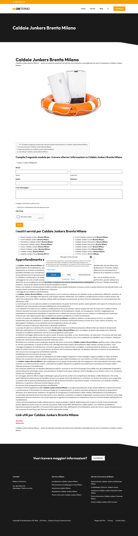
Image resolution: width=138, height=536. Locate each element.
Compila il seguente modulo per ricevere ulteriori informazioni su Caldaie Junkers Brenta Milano (55, 144)
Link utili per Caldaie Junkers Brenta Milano (33, 152)
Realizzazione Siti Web (30, 521)
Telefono (74, 179)
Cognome (73, 175)
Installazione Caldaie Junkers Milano (65, 481)
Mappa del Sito (99, 521)
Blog (101, 9)
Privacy (73, 279)
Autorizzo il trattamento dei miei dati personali (33, 207)
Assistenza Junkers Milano (61, 488)
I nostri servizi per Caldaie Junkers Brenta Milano (34, 147)
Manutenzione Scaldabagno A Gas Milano (67, 485)
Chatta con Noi (26, 488)
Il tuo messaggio (22, 188)
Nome (18, 175)
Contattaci (119, 9)
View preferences (84, 275)
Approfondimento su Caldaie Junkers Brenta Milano (36, 149)
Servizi (92, 9)
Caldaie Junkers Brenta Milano (27, 428)
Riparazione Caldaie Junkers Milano (64, 491)
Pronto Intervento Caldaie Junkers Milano (66, 495)
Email (18, 179)
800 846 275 (20, 2)
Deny (69, 275)
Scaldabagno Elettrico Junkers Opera (104, 487)
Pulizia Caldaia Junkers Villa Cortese (104, 502)
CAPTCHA (19, 211)
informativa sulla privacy (31, 203)
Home (83, 9)
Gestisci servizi (51, 269)
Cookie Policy (66, 279)
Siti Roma (43, 521)
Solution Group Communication (59, 521)
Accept (53, 275)
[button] (91, 257)
